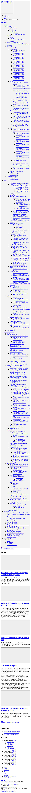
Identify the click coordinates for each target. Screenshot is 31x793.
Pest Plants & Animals (15, 475)
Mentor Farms (16, 287)
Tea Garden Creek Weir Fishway (17, 322)
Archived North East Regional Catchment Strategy (23, 86)
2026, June (9, 744)
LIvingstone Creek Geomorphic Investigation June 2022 (20, 253)
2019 (13, 758)
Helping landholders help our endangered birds (19, 304)
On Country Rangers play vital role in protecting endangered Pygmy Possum (23, 201)
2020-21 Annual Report (18, 56)
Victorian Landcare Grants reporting (18, 498)
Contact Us (6, 16)
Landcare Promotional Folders (20, 504)
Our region (9, 26)
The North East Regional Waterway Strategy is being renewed (22, 93)
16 (15, 756)
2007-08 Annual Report (18, 73)
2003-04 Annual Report (18, 78)
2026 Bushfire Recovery (15, 184)
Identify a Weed (19, 478)
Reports (11, 128)
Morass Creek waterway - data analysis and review (20, 248)
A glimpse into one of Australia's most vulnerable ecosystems (20, 281)
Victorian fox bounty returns (19, 424)
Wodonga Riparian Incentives (20, 413)
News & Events (7, 538)
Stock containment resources (16, 350)
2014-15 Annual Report (18, 64)
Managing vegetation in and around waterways (18, 525)
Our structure (10, 29)
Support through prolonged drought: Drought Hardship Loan (18, 381)
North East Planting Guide (16, 358)
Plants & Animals (11, 463)
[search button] (4, 20)
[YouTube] (4, 22)
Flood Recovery (10, 516)
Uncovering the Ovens (15, 234)
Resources (15, 491)
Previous (5, 722)
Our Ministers (13, 30)
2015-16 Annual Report (18, 62)
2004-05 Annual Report (18, 77)
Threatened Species (14, 428)
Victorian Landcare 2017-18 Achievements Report (19, 161)
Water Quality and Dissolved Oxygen (15, 527)
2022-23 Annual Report (18, 53)
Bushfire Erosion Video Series (23, 190)
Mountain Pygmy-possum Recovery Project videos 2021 (21, 218)
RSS (2, 721)
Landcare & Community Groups (14, 492)
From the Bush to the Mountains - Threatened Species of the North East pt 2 (21, 309)
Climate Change (10, 429)
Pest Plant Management (18, 476)
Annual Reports (13, 49)
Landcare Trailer (16, 506)
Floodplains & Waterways (10, 776)
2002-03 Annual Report (18, 80)
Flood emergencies (11, 520)
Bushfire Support (14, 382)
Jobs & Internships (14, 175)
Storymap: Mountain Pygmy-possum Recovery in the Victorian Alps (21, 212)
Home (5, 15)
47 (15, 762)
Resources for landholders (13, 362)
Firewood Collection (17, 474)
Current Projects (19, 226)
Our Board (12, 31)
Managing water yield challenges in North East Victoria (21, 457)
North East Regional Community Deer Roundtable (20, 489)
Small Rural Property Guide (16, 353)
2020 (13, 756)
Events (8, 541)
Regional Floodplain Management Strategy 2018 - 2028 (21, 109)
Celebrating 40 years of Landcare (17, 496)
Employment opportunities (13, 173)
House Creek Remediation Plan (20, 112)
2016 (13, 762)
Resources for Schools (12, 510)
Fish (11, 482)
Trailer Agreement (20, 507)
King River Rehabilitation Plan (17, 244)
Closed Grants (13, 385)
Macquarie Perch (17, 224)
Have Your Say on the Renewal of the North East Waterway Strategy (22, 97)
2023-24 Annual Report (18, 51)
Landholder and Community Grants (15, 366)
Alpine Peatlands (14, 271)
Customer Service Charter (19, 34)
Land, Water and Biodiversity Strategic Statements (20, 118)
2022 (13, 754)
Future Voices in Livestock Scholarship (19, 368)
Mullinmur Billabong (18, 294)
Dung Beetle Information (16, 352)
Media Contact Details (12, 545)
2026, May (9, 746)
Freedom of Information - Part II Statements (20, 43)
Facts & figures (13, 27)
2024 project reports (17, 340)
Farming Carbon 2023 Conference (21, 318)
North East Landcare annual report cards (19, 500)
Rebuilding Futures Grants (19, 411)
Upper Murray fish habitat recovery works (22, 188)
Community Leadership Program (20, 289)
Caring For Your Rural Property (17, 361)
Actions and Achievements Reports (21, 129)
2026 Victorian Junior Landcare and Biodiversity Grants (21, 409)
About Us (6, 25)
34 (15, 759)
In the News (15, 306)
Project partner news (20, 203)
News (8, 539)
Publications (9, 46)
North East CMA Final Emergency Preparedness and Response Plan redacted (21, 126)
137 (11, 731)
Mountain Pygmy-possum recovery (18, 196)
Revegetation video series (19, 301)
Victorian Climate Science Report (21, 448)
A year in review (17, 326)
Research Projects (11, 330)
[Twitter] (3, 22)
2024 (13, 751)
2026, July (9, 743)
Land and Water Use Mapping (17, 344)
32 (15, 763)
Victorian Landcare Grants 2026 (20, 412)
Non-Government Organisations (17, 39)
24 (15, 752)
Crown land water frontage (13, 535)
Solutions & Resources (9, 332)
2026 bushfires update (9, 666)
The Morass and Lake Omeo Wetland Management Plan (19, 264)
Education (12, 41)
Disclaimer (3, 791)
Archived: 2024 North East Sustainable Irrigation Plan (19, 342)
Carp (14, 486)
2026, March (10, 748)
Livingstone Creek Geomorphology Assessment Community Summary (21, 256)
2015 (13, 763)
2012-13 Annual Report (18, 66)
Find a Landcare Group (15, 499)
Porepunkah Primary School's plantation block (20, 240)
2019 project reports (20, 440)
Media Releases (10, 542)
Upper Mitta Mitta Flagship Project (18, 246)
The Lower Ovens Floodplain (17, 291)
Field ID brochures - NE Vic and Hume (19, 466)
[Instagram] (5, 22)
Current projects (10, 181)
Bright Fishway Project (15, 321)
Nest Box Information (18, 472)
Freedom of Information (12, 42)
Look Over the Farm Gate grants (17, 374)
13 (15, 764)
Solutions (6, 775)
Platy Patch (12, 195)
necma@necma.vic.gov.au (10, 787)
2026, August (10, 742)
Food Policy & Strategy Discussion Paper (19, 354)
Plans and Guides (14, 110)
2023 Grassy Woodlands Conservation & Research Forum (20, 299)
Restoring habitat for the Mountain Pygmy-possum (24, 206)
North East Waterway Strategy (20, 90)
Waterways (6, 511)
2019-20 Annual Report (18, 57)
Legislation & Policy (17, 470)
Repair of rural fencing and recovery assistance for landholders (18, 378)
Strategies (12, 81)
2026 (13, 740)
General (8, 731)
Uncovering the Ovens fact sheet (20, 238)
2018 (13, 759)
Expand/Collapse (16, 731)
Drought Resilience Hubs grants (20, 420)
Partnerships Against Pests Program (21, 391)
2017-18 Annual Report (18, 60)
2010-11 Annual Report (18, 69)
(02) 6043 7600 (14, 784)
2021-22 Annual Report (18, 54)
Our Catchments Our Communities (18, 232)
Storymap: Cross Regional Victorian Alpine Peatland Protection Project (21, 279)
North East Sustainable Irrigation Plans (19, 336)
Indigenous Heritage (11, 462)
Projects (5, 180)
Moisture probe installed (18, 441)
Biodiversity (15, 468)
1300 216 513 (6, 784)
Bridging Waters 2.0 (14, 194)
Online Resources (14, 447)
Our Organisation (14, 33)
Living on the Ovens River (16, 427)
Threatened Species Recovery (17, 223)
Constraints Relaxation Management (15, 533)
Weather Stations (14, 360)
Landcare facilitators (14, 286)
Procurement (13, 177)
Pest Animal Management (19, 480)
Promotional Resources (15, 503)
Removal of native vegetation (20, 471)
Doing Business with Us (12, 176)
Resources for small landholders (14, 365)
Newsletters (9, 543)
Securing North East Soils (16, 317)
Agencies (12, 38)
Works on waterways (12, 522)
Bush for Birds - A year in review (20, 302)
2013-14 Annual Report (18, 65)
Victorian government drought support (19, 384)
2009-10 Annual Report (18, 70)
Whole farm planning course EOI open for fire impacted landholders (21, 393)
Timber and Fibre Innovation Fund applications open (18, 372)
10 (11, 722)
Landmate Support (14, 508)
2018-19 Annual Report (18, 58)
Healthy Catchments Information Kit (21, 116)
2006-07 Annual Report (18, 74)
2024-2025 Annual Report (19, 50)
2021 (13, 755)
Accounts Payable (14, 179)
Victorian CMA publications (16, 171)
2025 (13, 750)
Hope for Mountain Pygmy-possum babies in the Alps (22, 209)
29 (15, 755)
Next (16, 722)
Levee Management (11, 537)
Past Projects (19, 227)
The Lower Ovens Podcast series (20, 293)
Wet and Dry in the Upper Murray (21, 460)
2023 (13, 752)
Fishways (15, 484)
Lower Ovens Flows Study (16, 319)
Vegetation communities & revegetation (19, 464)
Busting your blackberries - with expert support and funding (19, 370)
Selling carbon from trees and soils (21, 459)
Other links (18, 228)
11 (12, 722)
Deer (11, 487)
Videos (11, 172)
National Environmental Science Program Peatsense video (20, 273)
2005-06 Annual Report (18, 76)
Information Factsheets (12, 425)
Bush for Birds (13, 297)
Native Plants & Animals (15, 467)
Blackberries (19, 479)
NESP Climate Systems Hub (19, 452)
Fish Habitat (15, 483)
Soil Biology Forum (17, 290)
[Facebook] (1, 22)
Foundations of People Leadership (21, 389)
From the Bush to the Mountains (20, 216)
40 (15, 740)
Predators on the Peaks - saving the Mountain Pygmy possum (14, 574)
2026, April (9, 747)
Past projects (10, 295)
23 (15, 760)
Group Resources (14, 502)
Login (5, 18)
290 (10, 733)
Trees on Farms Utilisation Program (18, 376)
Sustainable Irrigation (12, 334)
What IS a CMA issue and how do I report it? (17, 512)
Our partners (10, 35)
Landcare (12, 37)
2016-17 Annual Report (18, 61)
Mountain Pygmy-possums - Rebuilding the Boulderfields (19, 214)
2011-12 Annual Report (18, 68)
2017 (13, 760)
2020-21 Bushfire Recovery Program (21, 185)
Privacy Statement (11, 791)
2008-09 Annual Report (18, 72)
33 (15, 754)
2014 (13, 764)
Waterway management (12, 523)
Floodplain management (12, 526)
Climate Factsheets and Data (16, 445)
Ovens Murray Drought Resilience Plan (19, 183)
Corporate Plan (13, 47)
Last (18, 722)
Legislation (9, 45)
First (2, 722)
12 (14, 722)
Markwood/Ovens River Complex (15, 534)
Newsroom (15, 198)
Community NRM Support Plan (20, 120)
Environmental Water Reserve (14, 531)
